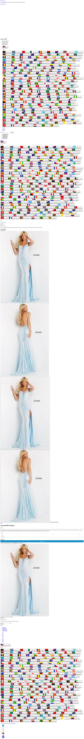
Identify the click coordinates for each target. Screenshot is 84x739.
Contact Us (4, 627)
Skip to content (2, 0)
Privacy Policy (4, 629)
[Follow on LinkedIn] (3, 639)
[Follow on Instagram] (3, 635)
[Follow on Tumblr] (3, 642)
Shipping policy (4, 630)
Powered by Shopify (12, 723)
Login (2, 140)
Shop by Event (5, 43)
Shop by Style (5, 135)
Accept (2, 229)
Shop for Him (5, 44)
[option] (7, 52)
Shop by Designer (5, 134)
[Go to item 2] (25, 486)
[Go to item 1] (25, 413)
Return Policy (4, 628)
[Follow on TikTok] (3, 638)
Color (2, 535)
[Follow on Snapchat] (3, 641)
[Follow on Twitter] (3, 634)
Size (1, 532)
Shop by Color (5, 42)
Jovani (1, 523)
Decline (5, 229)
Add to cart (2, 539)
